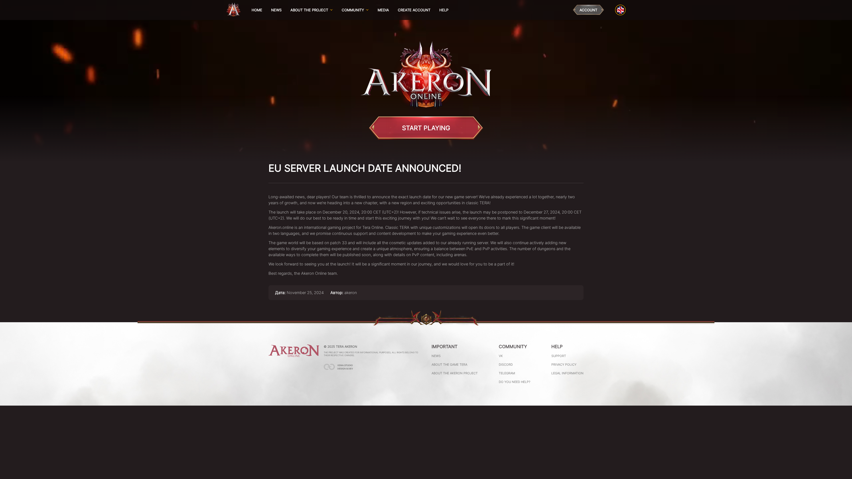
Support (558, 356)
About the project (309, 10)
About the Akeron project (455, 373)
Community (353, 10)
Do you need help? (514, 382)
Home (257, 10)
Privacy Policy (563, 364)
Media (383, 10)
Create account (414, 10)
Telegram (507, 373)
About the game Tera (449, 364)
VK (501, 356)
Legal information (567, 373)
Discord (506, 364)
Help (443, 10)
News (276, 10)
